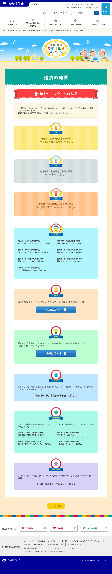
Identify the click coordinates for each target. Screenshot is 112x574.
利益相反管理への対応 (55, 545)
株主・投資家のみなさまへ (75, 8)
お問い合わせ (80, 4)
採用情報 (88, 8)
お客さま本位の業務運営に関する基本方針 (86, 541)
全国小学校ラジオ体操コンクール (42, 30)
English (95, 8)
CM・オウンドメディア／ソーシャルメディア (63, 548)
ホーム (4, 30)
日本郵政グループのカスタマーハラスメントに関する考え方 (44, 552)
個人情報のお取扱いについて (34, 548)
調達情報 (64, 541)
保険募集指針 (38, 545)
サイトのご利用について (76, 545)
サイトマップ (28, 541)
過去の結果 (60, 30)
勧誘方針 (27, 545)
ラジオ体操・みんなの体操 (19, 30)
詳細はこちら (56, 310)
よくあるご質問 (69, 4)
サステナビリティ (92, 4)
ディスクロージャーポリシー (47, 541)
